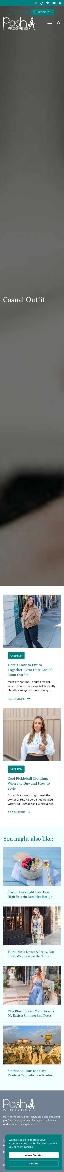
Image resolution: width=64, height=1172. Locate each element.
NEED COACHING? (42, 12)
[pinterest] (48, 3)
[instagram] (36, 3)
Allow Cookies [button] (33, 1155)
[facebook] (60, 3)
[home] (21, 23)
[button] (49, 23)
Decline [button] (33, 1163)
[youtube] (54, 3)
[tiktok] (42, 3)
